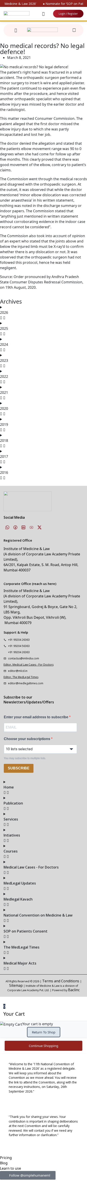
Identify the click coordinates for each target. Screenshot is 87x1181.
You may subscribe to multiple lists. (25, 758)
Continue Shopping (43, 1045)
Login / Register (68, 13)
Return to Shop (43, 1032)
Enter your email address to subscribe (36, 717)
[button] (43, 14)
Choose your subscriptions (27, 739)
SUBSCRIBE (18, 768)
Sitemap (16, 985)
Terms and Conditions (61, 981)
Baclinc (74, 989)
